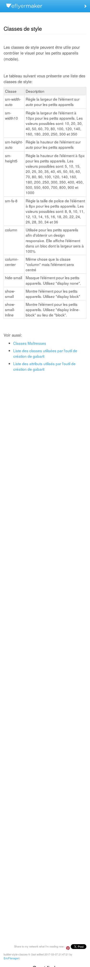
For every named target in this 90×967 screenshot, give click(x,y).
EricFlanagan (11, 958)
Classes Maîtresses (29, 343)
